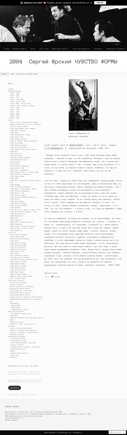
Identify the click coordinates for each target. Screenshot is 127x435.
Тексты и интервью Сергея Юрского (23, 330)
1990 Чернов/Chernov (18, 268)
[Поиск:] (120, 44)
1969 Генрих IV (16, 153)
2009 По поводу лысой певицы (21, 276)
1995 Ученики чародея (19, 205)
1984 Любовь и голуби (19, 266)
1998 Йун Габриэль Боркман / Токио (24, 211)
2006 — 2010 (15, 116)
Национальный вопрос (18, 349)
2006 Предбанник (17, 224)
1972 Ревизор (15, 162)
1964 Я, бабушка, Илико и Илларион (24, 141)
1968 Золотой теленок (19, 249)
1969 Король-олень (17, 251)
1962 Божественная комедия (21, 134)
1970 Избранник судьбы (19, 159)
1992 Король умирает (18, 195)
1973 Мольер (15, 164)
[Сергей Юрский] (63, 24)
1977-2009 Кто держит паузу (21, 313)
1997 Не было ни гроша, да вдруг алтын (25, 209)
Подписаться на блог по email (23, 366)
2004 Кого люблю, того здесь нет (23, 324)
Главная (7, 49)
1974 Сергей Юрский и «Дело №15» (24, 342)
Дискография (16, 305)
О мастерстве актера (18, 338)
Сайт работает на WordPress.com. (58, 432)
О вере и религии (17, 345)
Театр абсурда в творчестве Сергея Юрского (27, 297)
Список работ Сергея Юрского (21, 328)
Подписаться (14, 388)
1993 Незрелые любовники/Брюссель (23, 197)
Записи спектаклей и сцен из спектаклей (26, 124)
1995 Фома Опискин (17, 201)
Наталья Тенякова (11, 420)
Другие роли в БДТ (17, 168)
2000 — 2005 (15, 114)
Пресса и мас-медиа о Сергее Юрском (24, 332)
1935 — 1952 (15, 93)
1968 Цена (14, 151)
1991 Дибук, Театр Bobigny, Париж (23, 189)
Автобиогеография (19, 49)
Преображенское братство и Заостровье (26, 347)
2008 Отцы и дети (17, 272)
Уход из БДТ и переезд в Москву (23, 105)
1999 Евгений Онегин (18, 270)
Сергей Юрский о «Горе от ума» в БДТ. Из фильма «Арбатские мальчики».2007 (33, 412)
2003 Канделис (16, 220)
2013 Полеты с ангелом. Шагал (22, 228)
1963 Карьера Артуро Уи (19, 139)
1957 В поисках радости (19, 126)
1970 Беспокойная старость (21, 157)
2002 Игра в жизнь (17, 322)
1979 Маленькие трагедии (20, 257)
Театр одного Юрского (60, 49)
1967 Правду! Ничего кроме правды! (24, 149)
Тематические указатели (115, 49)
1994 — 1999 (15, 112)
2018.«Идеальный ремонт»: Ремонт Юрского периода (23, 416)
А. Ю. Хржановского (54, 148)
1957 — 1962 (15, 97)
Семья (13, 351)
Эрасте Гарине (76, 145)
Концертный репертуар (19, 282)
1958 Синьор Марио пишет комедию (23, 128)
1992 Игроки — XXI (17, 193)
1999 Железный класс (18, 214)
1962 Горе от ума (17, 137)
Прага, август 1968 (18, 101)
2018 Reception (16, 230)
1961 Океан (15, 132)
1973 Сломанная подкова (19, 255)
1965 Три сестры (17, 143)
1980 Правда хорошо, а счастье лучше (24, 172)
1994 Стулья (15, 199)
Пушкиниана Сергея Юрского (21, 295)
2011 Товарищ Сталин (18, 278)
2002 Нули (14, 218)
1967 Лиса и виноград (19, 147)
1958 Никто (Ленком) (18, 130)
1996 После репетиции (19, 203)
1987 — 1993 (15, 110)
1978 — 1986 (15, 107)
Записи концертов (17, 284)
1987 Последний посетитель (21, 186)
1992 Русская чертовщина (20, 191)
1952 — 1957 (15, 95)
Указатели (97, 49)
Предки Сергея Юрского (20, 353)
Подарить (100, 3)
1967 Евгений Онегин (18, 247)
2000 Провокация (17, 216)
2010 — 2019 (15, 118)
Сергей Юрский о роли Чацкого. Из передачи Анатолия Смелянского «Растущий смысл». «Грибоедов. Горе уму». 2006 (48, 414)
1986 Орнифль (15, 184)
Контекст (14, 357)
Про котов (15, 355)
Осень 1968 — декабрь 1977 (21, 103)
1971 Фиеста (15, 253)
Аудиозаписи (16, 307)
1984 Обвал (15, 178)
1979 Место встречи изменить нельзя (24, 259)
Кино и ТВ (43, 49)
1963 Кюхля (15, 241)
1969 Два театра (17, 155)
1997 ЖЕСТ (14, 315)
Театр (32, 49)
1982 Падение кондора (19, 261)
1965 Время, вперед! (18, 243)
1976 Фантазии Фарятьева (20, 166)
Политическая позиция (19, 340)
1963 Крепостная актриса (20, 238)
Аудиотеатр (15, 303)
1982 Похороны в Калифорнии (21, 174)
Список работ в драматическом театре (24, 122)
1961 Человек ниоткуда (19, 234)
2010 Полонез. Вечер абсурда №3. (23, 226)
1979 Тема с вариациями (19, 170)
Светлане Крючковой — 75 (14, 418)
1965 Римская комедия (19, 145)
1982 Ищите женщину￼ (18, 263)
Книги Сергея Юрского (81, 49)
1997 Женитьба (16, 207)
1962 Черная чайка (17, 236)
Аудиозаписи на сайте (20, 309)
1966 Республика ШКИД (19, 245)
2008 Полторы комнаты (19, 274)
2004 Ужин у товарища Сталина (22, 222)
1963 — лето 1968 (17, 99)
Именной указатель (17, 334)
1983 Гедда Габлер (17, 176)
